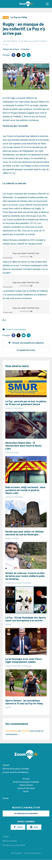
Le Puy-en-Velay (19, 17)
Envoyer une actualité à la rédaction (28, 343)
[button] (47, 4)
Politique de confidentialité (14, 845)
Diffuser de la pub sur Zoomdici (16, 769)
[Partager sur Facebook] (13, 55)
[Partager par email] (24, 55)
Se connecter (11, 731)
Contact (6, 765)
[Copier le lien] (29, 55)
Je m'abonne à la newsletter (26, 813)
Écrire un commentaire (16, 329)
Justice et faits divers (26, 788)
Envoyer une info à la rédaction (16, 772)
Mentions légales (10, 841)
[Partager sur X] (19, 55)
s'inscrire (25, 731)
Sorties (6, 798)
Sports (26, 791)
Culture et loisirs (26, 785)
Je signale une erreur (26, 350)
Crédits (6, 837)
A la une (26, 779)
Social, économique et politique (26, 782)
